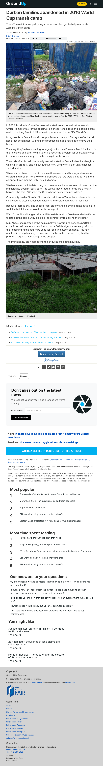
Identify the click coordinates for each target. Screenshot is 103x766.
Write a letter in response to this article (52, 450)
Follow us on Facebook (15, 725)
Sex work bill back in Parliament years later (41, 558)
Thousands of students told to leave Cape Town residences (50, 494)
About (8, 705)
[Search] (90, 4)
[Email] (53, 368)
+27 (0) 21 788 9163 (14, 752)
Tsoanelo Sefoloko (36, 32)
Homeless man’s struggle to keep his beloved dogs (49, 442)
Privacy (9, 709)
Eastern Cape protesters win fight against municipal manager (50, 521)
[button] (95, 3)
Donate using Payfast (51, 354)
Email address (17, 410)
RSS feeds (10, 715)
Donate (82, 4)
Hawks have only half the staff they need (40, 538)
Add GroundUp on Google (86, 41)
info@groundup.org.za (15, 749)
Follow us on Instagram (15, 731)
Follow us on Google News (17, 718)
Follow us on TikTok (14, 722)
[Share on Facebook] (44, 368)
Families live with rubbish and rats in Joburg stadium (36, 337)
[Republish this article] (63, 368)
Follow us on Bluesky (14, 728)
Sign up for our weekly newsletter (20, 712)
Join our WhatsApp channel (17, 738)
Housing (29, 326)
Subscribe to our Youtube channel (20, 735)
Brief (8, 36)
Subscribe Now (21, 417)
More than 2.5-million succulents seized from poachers (47, 501)
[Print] (58, 368)
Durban (15, 36)
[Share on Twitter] (49, 368)
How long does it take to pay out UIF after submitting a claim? (41, 606)
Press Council (36, 683)
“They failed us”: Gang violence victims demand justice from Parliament (55, 551)
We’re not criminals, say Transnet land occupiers (34, 332)
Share (71, 41)
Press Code (70, 683)
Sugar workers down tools (33, 507)
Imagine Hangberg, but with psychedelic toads (43, 544)
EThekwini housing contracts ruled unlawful (32, 342)
